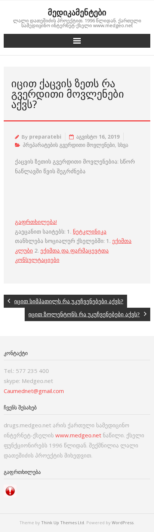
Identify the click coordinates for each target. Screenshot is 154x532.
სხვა (123, 145)
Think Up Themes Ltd (62, 522)
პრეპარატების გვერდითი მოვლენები (69, 145)
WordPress (122, 522)
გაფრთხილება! (36, 221)
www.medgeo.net (78, 435)
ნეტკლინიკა (90, 231)
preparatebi (45, 136)
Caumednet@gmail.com (34, 391)
